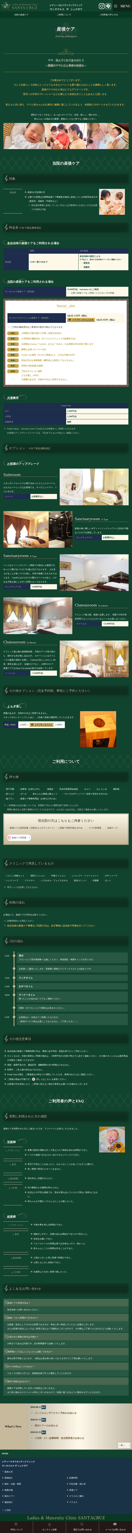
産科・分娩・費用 (13, 1484)
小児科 (8, 1510)
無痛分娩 (9, 1490)
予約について (16, 1529)
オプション (51, 433)
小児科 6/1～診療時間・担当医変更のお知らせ (59, 1438)
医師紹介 (9, 1478)
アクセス (73, 1502)
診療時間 (73, 1478)
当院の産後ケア (21, 15)
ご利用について (64, 15)
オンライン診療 (49, 1529)
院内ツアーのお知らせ (46, 1425)
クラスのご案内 (76, 1496)
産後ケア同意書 (19, 838)
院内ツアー (10, 1496)
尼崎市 (87, 267)
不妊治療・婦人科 (77, 1484)
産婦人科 (9, 1472)
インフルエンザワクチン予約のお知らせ (56, 1413)
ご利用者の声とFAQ (108, 15)
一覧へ (122, 1445)
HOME (5, 1453)
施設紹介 (9, 1502)
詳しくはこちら (43, 1079)
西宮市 (87, 263)
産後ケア (73, 1490)
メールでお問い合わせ (115, 1529)
